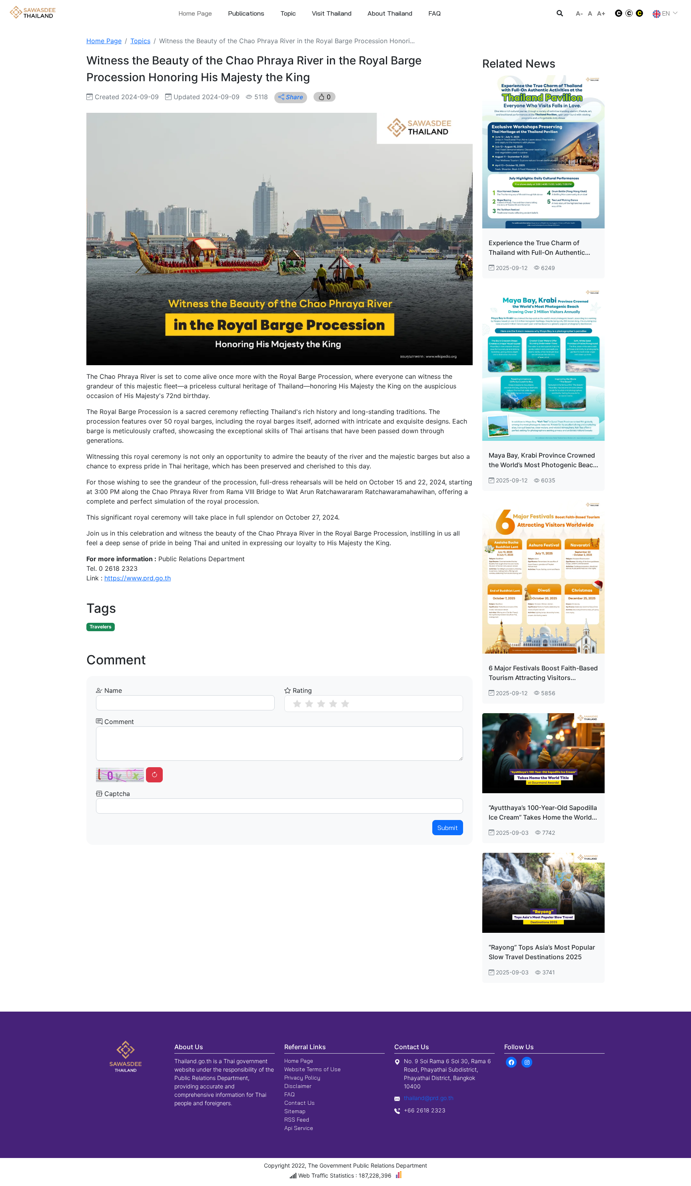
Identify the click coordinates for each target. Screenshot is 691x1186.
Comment (118, 722)
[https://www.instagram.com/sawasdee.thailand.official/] (527, 1062)
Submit (447, 828)
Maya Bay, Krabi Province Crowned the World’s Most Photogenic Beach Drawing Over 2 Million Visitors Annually (543, 460)
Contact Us (299, 1102)
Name (112, 690)
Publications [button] (246, 13)
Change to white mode (616, 13)
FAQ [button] (434, 13)
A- (579, 13)
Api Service (298, 1128)
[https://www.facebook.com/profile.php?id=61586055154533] (511, 1062)
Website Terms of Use (312, 1069)
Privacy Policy (302, 1077)
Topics (140, 41)
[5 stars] (345, 704)
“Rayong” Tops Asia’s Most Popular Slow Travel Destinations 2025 (542, 952)
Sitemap (295, 1111)
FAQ (289, 1094)
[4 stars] (333, 704)
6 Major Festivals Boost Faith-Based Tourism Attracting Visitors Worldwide (543, 673)
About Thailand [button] (389, 13)
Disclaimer (298, 1086)
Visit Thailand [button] (331, 13)
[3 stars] (321, 704)
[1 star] (297, 704)
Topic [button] (288, 13)
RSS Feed (296, 1119)
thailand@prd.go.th (428, 1097)
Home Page (195, 13)
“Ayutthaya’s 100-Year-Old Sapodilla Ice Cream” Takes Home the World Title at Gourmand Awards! (543, 813)
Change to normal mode (629, 13)
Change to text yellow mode (641, 13)
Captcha (116, 794)
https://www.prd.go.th (137, 578)
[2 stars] (309, 704)
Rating (301, 690)
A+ (601, 13)
